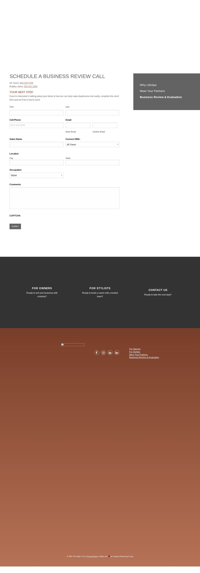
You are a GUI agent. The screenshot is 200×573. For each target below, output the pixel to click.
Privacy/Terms (92, 556)
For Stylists (134, 352)
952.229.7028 (26, 83)
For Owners (135, 349)
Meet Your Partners (152, 90)
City (11, 158)
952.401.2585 (30, 86)
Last (68, 107)
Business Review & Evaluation (161, 97)
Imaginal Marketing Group (123, 556)
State (68, 158)
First (12, 107)
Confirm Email (99, 132)
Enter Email (71, 132)
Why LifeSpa (148, 84)
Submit (15, 226)
